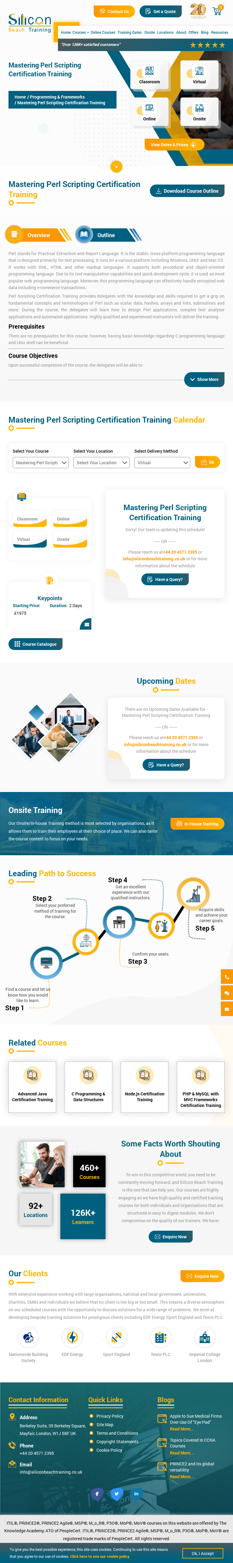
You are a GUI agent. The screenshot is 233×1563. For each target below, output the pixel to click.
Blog (204, 32)
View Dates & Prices (169, 144)
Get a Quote (165, 11)
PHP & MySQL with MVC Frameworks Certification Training (201, 1099)
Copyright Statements (117, 1441)
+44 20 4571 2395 (180, 552)
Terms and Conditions (117, 1433)
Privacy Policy (109, 1416)
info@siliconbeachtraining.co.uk (154, 559)
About (181, 32)
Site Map (104, 1424)
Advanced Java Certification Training (32, 1096)
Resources (219, 32)
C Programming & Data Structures (88, 1096)
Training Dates (130, 32)
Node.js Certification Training (144, 1096)
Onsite (149, 32)
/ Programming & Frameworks (56, 97)
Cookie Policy (109, 1450)
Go (211, 462)
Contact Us (118, 11)
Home (66, 32)
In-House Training (201, 824)
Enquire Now (175, 1237)
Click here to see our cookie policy (100, 1556)
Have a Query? (169, 579)
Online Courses (103, 32)
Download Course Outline (191, 191)
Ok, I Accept (203, 1553)
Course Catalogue (39, 644)
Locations (165, 32)
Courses (79, 32)
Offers (193, 32)
